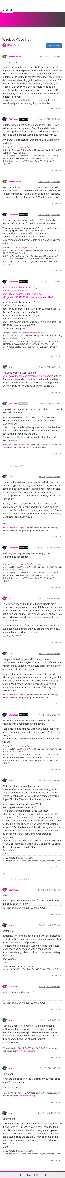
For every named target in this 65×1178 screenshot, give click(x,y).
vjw (10, 1020)
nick (11, 598)
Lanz (11, 476)
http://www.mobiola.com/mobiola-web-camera (27, 375)
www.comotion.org (26, 1051)
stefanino (13, 890)
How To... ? (13, 44)
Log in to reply (54, 45)
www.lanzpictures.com (13, 527)
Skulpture (13, 119)
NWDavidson (15, 56)
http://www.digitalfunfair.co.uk (17, 444)
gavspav (13, 403)
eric (10, 367)
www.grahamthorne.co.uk (31, 147)
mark (11, 780)
